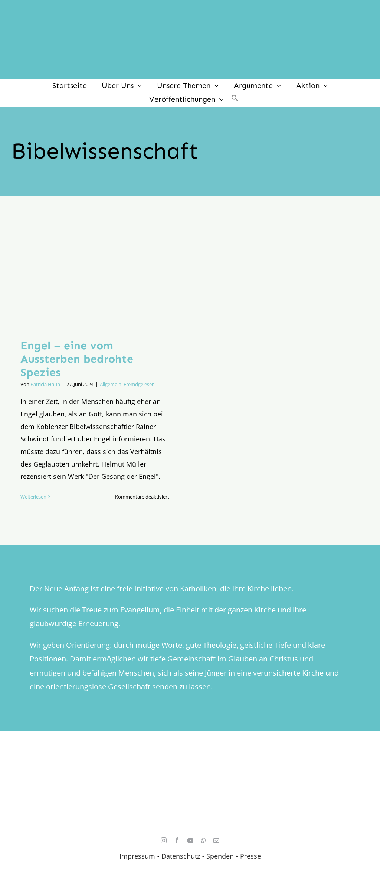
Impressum (137, 856)
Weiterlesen (33, 496)
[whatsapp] (203, 840)
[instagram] (164, 840)
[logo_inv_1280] (190, 10)
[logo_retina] (191, 771)
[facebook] (177, 840)
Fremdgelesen (139, 384)
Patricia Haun (45, 384)
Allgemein (110, 384)
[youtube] (190, 840)
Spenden (221, 856)
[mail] (216, 840)
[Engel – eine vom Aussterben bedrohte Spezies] (94, 273)
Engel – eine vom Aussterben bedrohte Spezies (76, 359)
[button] (235, 99)
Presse (250, 856)
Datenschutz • (182, 856)
